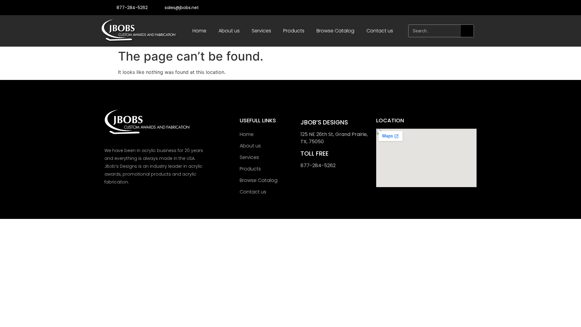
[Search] (467, 31)
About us (229, 30)
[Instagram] (468, 7)
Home (199, 30)
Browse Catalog (335, 30)
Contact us (379, 30)
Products (293, 30)
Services (261, 30)
